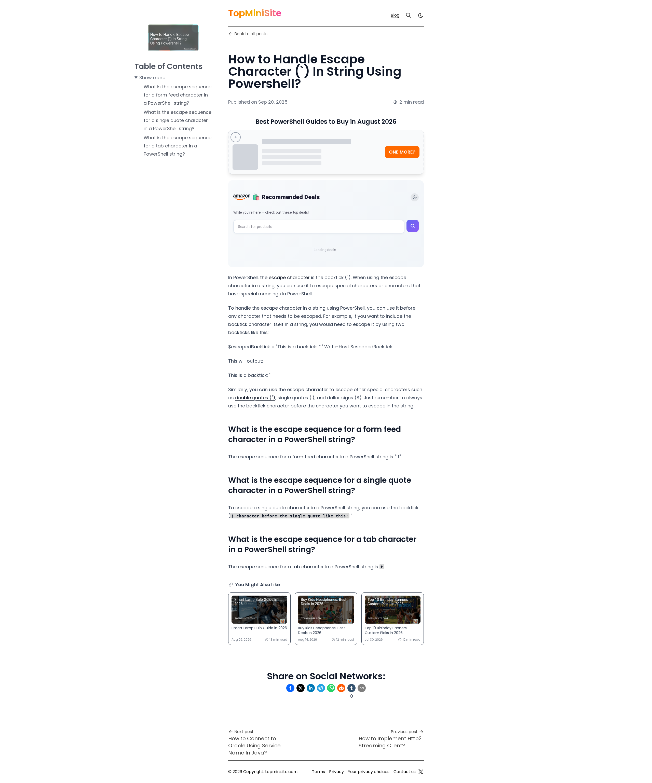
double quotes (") (255, 397)
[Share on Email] (362, 688)
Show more (152, 77)
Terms (318, 772)
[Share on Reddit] (341, 688)
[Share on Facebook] (290, 688)
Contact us (404, 772)
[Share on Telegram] (321, 688)
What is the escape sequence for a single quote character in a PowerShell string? (177, 120)
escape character (289, 277)
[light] (421, 15)
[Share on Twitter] (300, 688)
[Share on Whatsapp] (331, 688)
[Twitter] (421, 772)
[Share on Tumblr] (351, 688)
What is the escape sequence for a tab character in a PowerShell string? (177, 145)
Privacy (336, 772)
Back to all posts (250, 34)
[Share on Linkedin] (311, 688)
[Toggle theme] (415, 197)
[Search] (408, 15)
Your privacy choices (368, 772)
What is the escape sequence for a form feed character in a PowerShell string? (177, 95)
